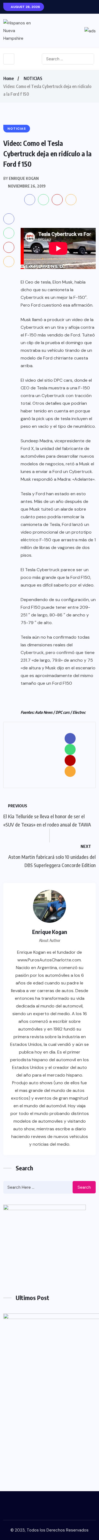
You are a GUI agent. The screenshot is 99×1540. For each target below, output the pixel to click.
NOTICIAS (33, 78)
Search (84, 1187)
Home (8, 78)
